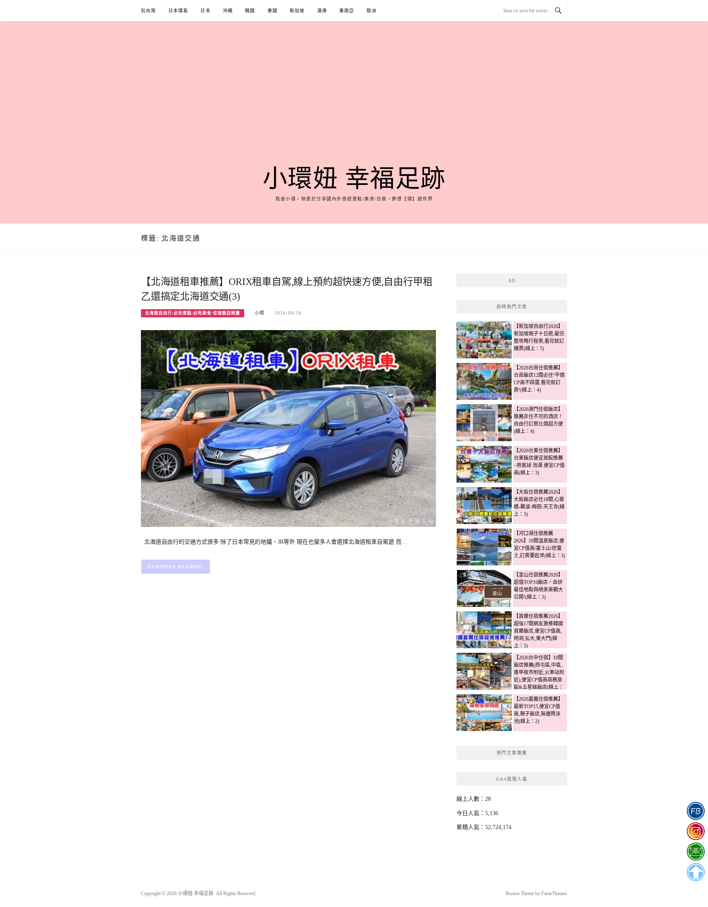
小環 (259, 312)
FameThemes (554, 893)
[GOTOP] (695, 872)
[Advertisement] (354, 103)
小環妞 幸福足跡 (354, 178)
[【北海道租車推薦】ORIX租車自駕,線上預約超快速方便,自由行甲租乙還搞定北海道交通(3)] (288, 428)
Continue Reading (175, 566)
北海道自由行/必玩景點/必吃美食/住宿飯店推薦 (192, 313)
